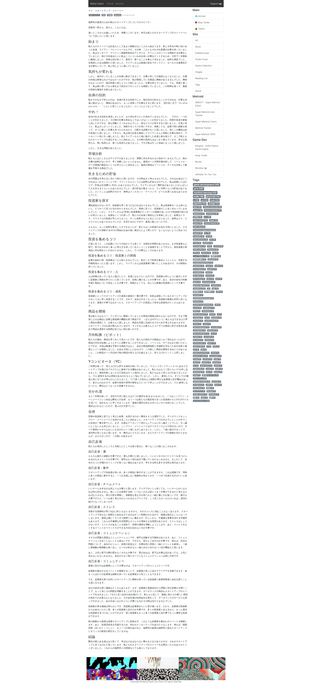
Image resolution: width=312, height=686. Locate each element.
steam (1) (209, 369)
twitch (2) (218, 266)
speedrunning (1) (211, 321)
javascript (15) (213, 196)
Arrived (201, 16)
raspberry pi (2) (199, 288)
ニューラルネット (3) (201, 256)
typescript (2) (199, 266)
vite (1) (212, 314)
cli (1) (219, 314)
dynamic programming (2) (203, 305)
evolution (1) (216, 317)
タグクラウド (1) (199, 391)
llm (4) (209, 236)
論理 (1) (212, 398)
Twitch (201, 28)
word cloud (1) (199, 388)
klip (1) (203, 349)
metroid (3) (218, 246)
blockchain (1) (199, 372)
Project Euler (201, 59)
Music (198, 46)
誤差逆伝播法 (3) (200, 259)
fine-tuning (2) (199, 279)
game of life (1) (199, 346)
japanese (117, 15)
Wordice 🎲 (201, 168)
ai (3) (209, 246)
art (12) (204, 200)
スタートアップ (94, 15)
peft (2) (219, 279)
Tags (197, 84)
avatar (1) (206, 324)
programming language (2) (203, 298)
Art (196, 40)
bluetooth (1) (212, 330)
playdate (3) (207, 243)
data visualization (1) (201, 333)
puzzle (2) (197, 308)
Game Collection (203, 65)
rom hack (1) (208, 337)
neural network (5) (211, 223)
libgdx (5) (213, 220)
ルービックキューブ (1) (201, 401)
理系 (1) (196, 398)
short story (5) (199, 227)
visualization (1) (199, 330)
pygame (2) (212, 269)
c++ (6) (207, 217)
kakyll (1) (197, 375)
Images (198, 72)
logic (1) (204, 398)
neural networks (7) (213, 210)
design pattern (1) (200, 394)
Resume (119, 3)
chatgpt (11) (213, 203)
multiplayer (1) (209, 308)
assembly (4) (199, 236)
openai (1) (218, 365)
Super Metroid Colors (206, 121)
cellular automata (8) (212, 207)
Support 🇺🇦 (216, 3)
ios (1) (196, 365)
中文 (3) (196, 253)
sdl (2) (217, 305)
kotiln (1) (219, 369)
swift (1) (209, 385)
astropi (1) (216, 362)
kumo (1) (218, 385)
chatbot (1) (198, 337)
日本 (103, 15)
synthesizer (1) (207, 311)
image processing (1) (201, 353)
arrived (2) (210, 275)
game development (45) (206, 184)
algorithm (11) (200, 203)
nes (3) (212, 240)
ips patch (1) (198, 340)
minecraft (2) (213, 259)
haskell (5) (198, 233)
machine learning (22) (205, 192)
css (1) (213, 333)
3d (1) (207, 317)
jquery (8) (198, 210)
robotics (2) (216, 285)
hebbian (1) (209, 340)
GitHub (110, 3)
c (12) (196, 200)
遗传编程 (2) (209, 292)
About (198, 91)
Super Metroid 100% (205, 134)
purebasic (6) (212, 214)
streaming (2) (199, 272)
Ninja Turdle (203, 22)
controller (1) (216, 327)
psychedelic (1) (215, 356)
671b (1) (216, 346)
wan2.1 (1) (211, 343)
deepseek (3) (213, 249)
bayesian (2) (198, 295)
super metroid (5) (200, 220)
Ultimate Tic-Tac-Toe (205, 174)
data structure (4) (200, 240)
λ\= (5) (207, 233)
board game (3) (199, 246)
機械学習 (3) (215, 256)
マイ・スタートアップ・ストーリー (105, 10)
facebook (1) (214, 394)
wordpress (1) (199, 385)
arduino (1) (206, 362)
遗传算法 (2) (198, 292)
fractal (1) (197, 359)
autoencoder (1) (199, 343)
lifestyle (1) (211, 391)
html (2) (209, 272)
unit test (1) (207, 359)
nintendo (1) (198, 321)
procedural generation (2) (203, 262)
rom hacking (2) (199, 269)
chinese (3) (206, 253)
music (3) (197, 243)
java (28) (198, 188)
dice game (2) (199, 275)
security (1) (216, 381)
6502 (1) (197, 311)
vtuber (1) (197, 324)
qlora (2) (210, 279)
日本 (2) (219, 292)
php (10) (197, 207)
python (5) (198, 223)
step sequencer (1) (200, 314)
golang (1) (218, 372)
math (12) (214, 200)
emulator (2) (198, 301)
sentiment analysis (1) (202, 381)
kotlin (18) (199, 196)
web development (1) (201, 327)
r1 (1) (209, 346)
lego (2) (215, 288)
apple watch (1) (206, 365)
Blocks (198, 161)
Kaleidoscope (202, 53)
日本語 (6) (198, 217)
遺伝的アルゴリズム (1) (210, 375)
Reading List (201, 78)
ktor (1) (209, 372)
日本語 (109, 15)
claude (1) (215, 353)
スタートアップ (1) (200, 378)
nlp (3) (215, 253)
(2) (209, 288)
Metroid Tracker (203, 128)
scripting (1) (198, 317)
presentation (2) (209, 282)
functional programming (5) (204, 230)
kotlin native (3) (199, 249)
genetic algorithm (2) (201, 285)
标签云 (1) (210, 388)
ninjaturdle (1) (199, 369)
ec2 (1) (196, 349)
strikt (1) (217, 359)
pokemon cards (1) (200, 356)
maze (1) (197, 362)
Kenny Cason (97, 3)
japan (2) (197, 282)
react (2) (209, 266)
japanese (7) (199, 214)
